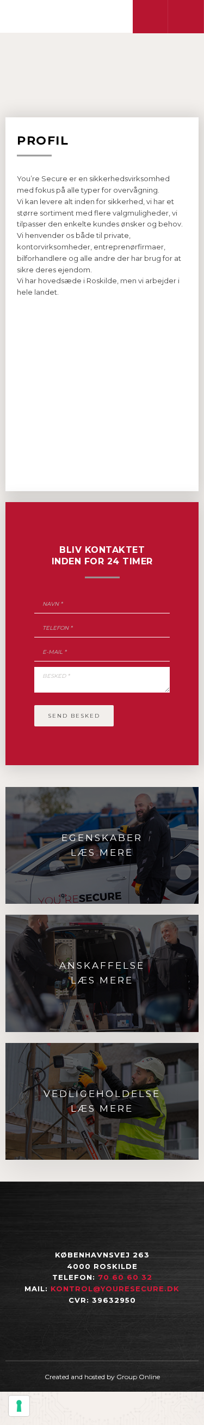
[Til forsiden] (71, 15)
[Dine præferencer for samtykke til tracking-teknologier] (19, 1406)
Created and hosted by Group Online (102, 1377)
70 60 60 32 (125, 1277)
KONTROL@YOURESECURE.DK (115, 1288)
